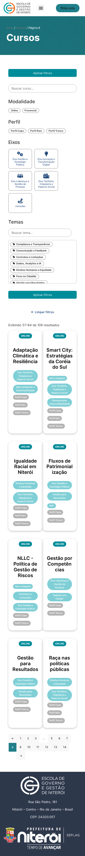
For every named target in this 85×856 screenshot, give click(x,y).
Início (9, 28)
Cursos (21, 28)
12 (46, 747)
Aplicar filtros (42, 73)
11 (37, 747)
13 (55, 747)
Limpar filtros (43, 312)
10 (28, 747)
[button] (41, 8)
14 (64, 747)
